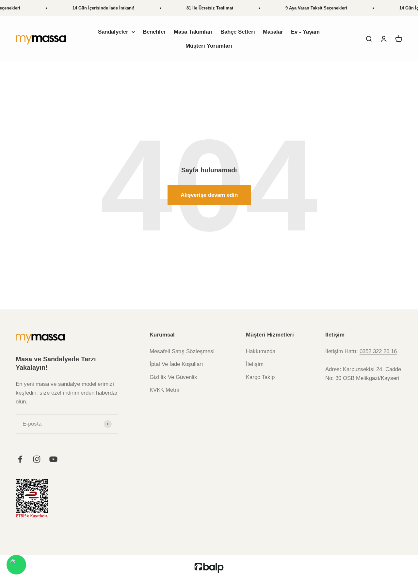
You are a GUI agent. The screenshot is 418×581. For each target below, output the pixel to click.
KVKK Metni (164, 390)
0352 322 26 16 (378, 351)
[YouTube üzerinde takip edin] (53, 459)
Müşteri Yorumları (208, 46)
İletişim (255, 364)
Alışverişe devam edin (209, 195)
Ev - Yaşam (305, 32)
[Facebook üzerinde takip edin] (20, 459)
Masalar (273, 32)
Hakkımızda (260, 351)
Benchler (154, 32)
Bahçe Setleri (237, 32)
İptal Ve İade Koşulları (176, 364)
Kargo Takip (260, 377)
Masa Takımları (193, 32)
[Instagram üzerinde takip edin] (36, 459)
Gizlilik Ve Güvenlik (173, 377)
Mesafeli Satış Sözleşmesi (182, 351)
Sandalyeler (113, 32)
